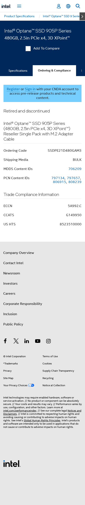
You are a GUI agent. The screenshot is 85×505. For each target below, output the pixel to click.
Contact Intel (13, 263)
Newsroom (11, 273)
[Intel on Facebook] (5, 342)
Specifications (17, 71)
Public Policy (13, 324)
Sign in (30, 89)
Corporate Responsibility (22, 304)
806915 (59, 182)
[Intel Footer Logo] (12, 463)
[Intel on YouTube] (37, 342)
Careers (9, 293)
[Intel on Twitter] (16, 342)
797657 (73, 178)
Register (13, 89)
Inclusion (10, 314)
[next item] (82, 16)
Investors (10, 283)
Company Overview (18, 253)
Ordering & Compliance (54, 70)
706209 (75, 169)
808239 (75, 182)
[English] (68, 6)
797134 (58, 178)
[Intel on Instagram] (48, 342)
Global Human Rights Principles (42, 420)
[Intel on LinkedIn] (27, 342)
